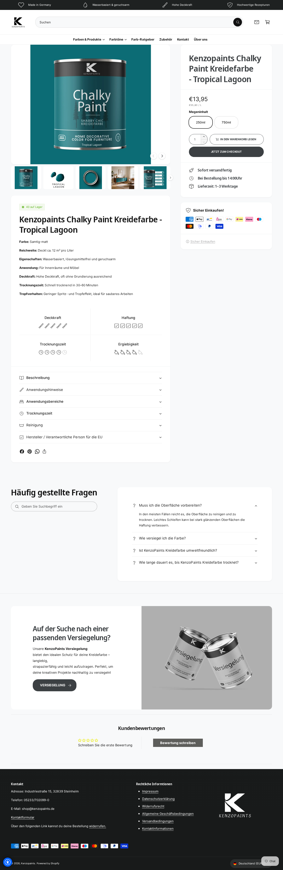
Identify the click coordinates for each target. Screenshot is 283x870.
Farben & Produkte (87, 39)
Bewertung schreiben (178, 743)
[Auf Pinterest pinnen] (29, 451)
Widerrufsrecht (153, 806)
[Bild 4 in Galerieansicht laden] (123, 177)
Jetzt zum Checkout (226, 151)
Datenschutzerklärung (158, 799)
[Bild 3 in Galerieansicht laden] (91, 177)
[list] (141, 5)
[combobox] (139, 22)
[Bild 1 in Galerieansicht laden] (26, 177)
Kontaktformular (22, 817)
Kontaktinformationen (158, 828)
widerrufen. (97, 826)
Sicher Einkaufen (202, 241)
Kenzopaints (28, 863)
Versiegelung (52, 685)
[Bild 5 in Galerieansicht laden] (155, 177)
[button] (267, 22)
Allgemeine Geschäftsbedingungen (168, 814)
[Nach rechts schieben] (162, 156)
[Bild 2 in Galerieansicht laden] (58, 177)
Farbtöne (116, 39)
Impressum (150, 791)
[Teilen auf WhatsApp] (37, 451)
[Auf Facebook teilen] (22, 451)
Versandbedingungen (158, 821)
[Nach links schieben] (153, 156)
